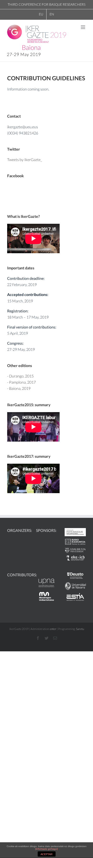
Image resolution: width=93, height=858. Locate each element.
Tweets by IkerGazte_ (24, 159)
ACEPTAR (46, 854)
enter (53, 629)
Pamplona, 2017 (22, 382)
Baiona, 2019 (20, 388)
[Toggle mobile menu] (83, 27)
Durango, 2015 (21, 376)
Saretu (80, 629)
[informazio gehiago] (46, 849)
